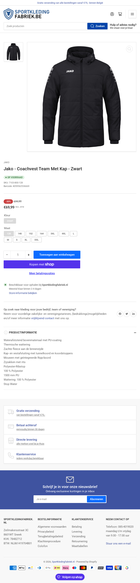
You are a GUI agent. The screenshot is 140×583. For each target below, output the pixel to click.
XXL (36, 239)
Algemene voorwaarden (52, 526)
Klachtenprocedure (49, 541)
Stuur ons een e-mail (118, 543)
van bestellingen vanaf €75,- (30, 414)
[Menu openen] (132, 14)
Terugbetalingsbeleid (50, 536)
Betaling (77, 526)
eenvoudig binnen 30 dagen (30, 429)
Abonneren (96, 499)
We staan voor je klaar (121, 27)
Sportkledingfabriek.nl (63, 561)
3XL (53, 233)
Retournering (79, 541)
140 (20, 233)
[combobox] (56, 26)
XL (26, 239)
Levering (77, 531)
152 (31, 233)
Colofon (43, 546)
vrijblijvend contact (42, 318)
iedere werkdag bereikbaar (30, 458)
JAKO (6, 162)
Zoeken (100, 26)
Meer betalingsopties (42, 273)
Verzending (78, 536)
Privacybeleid (46, 531)
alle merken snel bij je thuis (30, 443)
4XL (64, 233)
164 (42, 233)
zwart (10, 220)
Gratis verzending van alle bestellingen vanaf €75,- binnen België (70, 2)
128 (9, 233)
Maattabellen (80, 546)
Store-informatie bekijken (23, 293)
